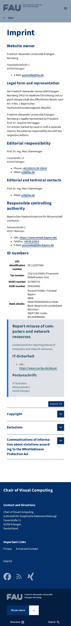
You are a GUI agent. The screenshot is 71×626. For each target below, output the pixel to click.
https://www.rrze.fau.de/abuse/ (38, 368)
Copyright (14, 414)
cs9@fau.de (28, 172)
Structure (15, 622)
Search (51, 622)
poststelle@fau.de (33, 75)
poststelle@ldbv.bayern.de (38, 245)
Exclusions (15, 427)
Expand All (56, 404)
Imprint (7, 561)
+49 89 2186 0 (31, 241)
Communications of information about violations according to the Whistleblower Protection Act (29, 446)
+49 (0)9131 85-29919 (35, 168)
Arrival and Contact (27, 549)
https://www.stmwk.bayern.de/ (38, 238)
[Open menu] (65, 8)
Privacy (7, 549)
